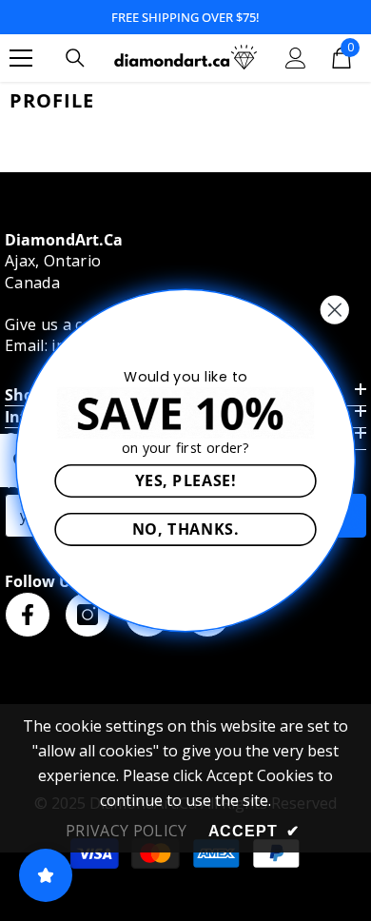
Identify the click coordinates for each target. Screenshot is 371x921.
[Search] (75, 58)
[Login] (295, 58)
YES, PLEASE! (186, 480)
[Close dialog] (335, 310)
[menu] (21, 58)
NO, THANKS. (185, 529)
